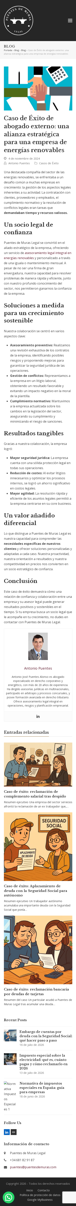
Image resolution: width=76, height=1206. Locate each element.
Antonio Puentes (19, 163)
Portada (8, 50)
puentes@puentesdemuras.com (33, 1167)
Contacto (44, 1190)
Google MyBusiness (40, 1200)
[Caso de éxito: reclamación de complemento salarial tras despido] (38, 764)
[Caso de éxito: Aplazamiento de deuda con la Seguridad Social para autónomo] (38, 846)
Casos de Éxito (49, 163)
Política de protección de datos (40, 1195)
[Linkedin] (38, 716)
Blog (16, 50)
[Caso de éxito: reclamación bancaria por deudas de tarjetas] (38, 949)
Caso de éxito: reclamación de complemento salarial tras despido (35, 793)
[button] (70, 20)
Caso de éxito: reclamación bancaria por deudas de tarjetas (36, 991)
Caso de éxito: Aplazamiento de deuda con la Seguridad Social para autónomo (35, 890)
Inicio (29, 1190)
